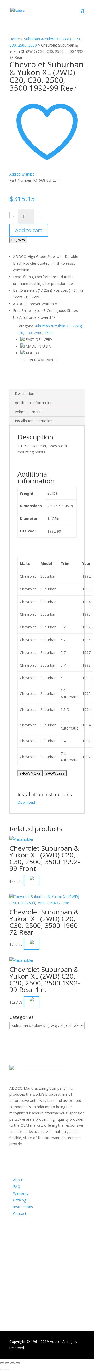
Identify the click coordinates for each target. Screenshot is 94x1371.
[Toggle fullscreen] (12, 1363)
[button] (31, 944)
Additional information (33, 402)
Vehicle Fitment (28, 411)
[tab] (47, 393)
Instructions (23, 1206)
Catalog (19, 1200)
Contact (19, 1213)
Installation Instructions (34, 420)
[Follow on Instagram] (24, 1262)
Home (14, 38)
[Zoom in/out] (18, 1363)
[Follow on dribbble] (34, 1262)
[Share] (7, 1363)
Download (26, 802)
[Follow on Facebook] (13, 1262)
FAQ (16, 1186)
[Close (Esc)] (2, 1363)
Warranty (20, 1193)
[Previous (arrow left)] (2, 1369)
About (18, 1179)
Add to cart (28, 230)
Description (24, 393)
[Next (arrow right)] (7, 1369)
